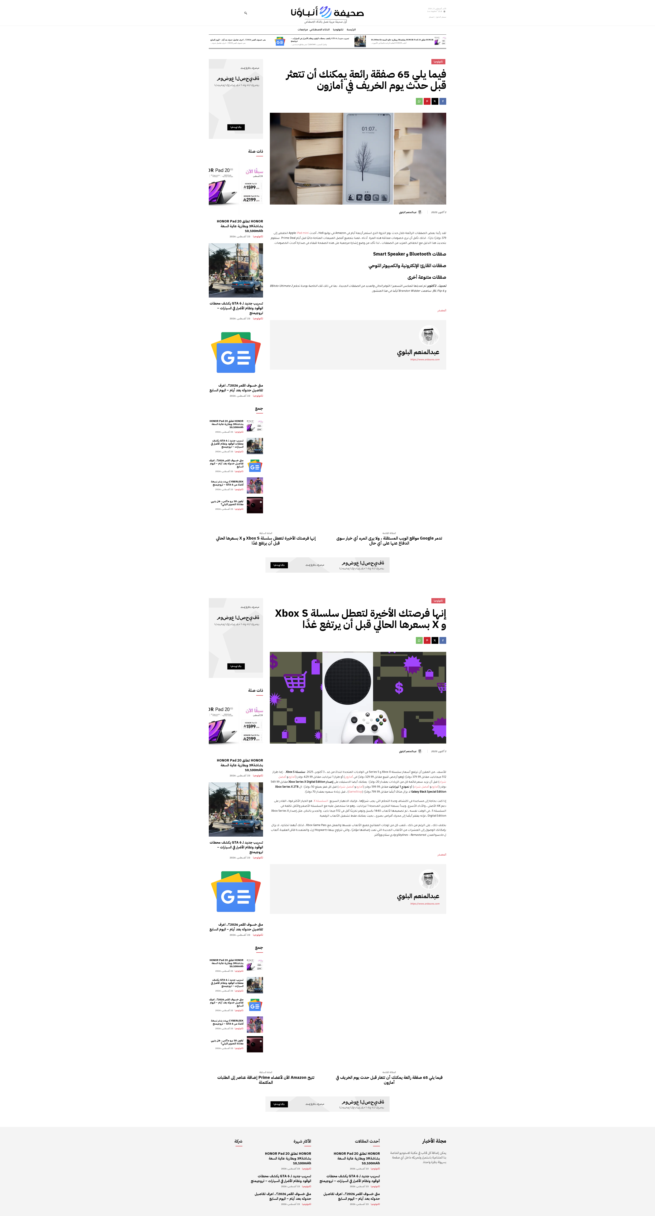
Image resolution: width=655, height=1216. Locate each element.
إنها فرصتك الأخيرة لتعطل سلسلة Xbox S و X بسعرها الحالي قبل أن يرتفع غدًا (266, 541)
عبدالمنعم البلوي (407, 212)
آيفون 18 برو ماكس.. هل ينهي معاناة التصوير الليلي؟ (227, 502)
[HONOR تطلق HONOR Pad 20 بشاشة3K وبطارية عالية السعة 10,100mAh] (440, 41)
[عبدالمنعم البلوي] (420, 212)
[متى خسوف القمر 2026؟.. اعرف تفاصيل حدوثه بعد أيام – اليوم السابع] (280, 41)
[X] (435, 101)
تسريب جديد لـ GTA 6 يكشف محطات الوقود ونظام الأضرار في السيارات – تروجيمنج (320, 39)
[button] (246, 13)
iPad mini (303, 233)
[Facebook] (442, 101)
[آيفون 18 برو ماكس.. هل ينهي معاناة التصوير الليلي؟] (255, 505)
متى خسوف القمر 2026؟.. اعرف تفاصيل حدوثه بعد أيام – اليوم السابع (238, 39)
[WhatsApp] (419, 101)
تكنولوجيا (258, 236)
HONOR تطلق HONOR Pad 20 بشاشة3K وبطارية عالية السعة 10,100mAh (402, 39)
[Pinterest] (427, 101)
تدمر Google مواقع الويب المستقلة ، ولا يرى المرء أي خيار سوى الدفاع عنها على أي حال (389, 541)
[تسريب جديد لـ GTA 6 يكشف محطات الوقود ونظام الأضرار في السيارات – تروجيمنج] (360, 41)
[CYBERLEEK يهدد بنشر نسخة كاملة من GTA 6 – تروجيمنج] (255, 485)
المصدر (442, 310)
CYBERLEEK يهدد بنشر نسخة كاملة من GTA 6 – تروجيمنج (227, 483)
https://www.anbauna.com (424, 359)
